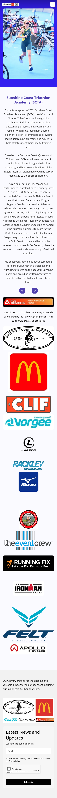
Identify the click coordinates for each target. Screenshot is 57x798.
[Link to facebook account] (22, 291)
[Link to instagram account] (34, 291)
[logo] (10, 4)
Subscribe (28, 782)
